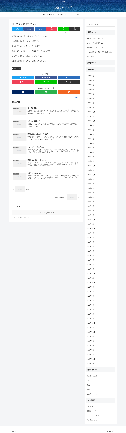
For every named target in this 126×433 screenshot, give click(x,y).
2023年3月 (90, 260)
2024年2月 (90, 211)
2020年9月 (90, 363)
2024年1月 (90, 215)
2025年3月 (90, 152)
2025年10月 (91, 121)
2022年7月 (90, 296)
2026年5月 (90, 89)
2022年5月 (90, 305)
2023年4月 (90, 256)
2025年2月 (90, 157)
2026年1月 (90, 107)
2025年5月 (90, 143)
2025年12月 (91, 112)
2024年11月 (91, 170)
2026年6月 (90, 85)
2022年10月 (91, 282)
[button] (113, 25)
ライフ (89, 380)
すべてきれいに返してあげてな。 (98, 38)
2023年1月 (90, 269)
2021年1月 (90, 350)
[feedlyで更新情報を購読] (46, 92)
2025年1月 (90, 161)
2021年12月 (91, 323)
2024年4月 (90, 202)
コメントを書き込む (46, 212)
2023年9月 (90, 233)
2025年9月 (90, 125)
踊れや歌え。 (91, 56)
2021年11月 (91, 327)
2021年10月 (91, 332)
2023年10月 (91, 228)
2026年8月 (90, 76)
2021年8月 (90, 341)
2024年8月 (90, 184)
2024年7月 (90, 188)
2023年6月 (90, 247)
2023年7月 (90, 242)
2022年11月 (91, 278)
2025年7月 (90, 134)
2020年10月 (91, 359)
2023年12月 (91, 220)
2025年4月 (90, 148)
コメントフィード (93, 415)
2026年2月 (90, 103)
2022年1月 (90, 318)
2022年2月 (90, 314)
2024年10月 (91, 175)
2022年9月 (90, 287)
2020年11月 (91, 354)
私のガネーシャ (17, 68)
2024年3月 (90, 206)
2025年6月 (90, 139)
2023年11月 (91, 224)
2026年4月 (90, 94)
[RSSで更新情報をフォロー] (69, 92)
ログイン (90, 406)
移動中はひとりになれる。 (96, 47)
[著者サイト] (23, 92)
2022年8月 (90, 291)
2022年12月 (91, 273)
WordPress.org (92, 420)
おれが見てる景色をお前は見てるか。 (100, 52)
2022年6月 (90, 300)
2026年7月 (90, 80)
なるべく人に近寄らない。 (96, 43)
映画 (88, 385)
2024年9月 (90, 179)
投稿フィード (91, 411)
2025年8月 (90, 130)
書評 (88, 389)
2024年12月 (91, 166)
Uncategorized (92, 376)
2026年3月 (90, 98)
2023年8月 (90, 237)
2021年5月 (90, 345)
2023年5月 (90, 251)
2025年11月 (91, 116)
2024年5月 (90, 197)
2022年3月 (90, 309)
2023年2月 (90, 264)
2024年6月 (90, 193)
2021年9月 (90, 336)
